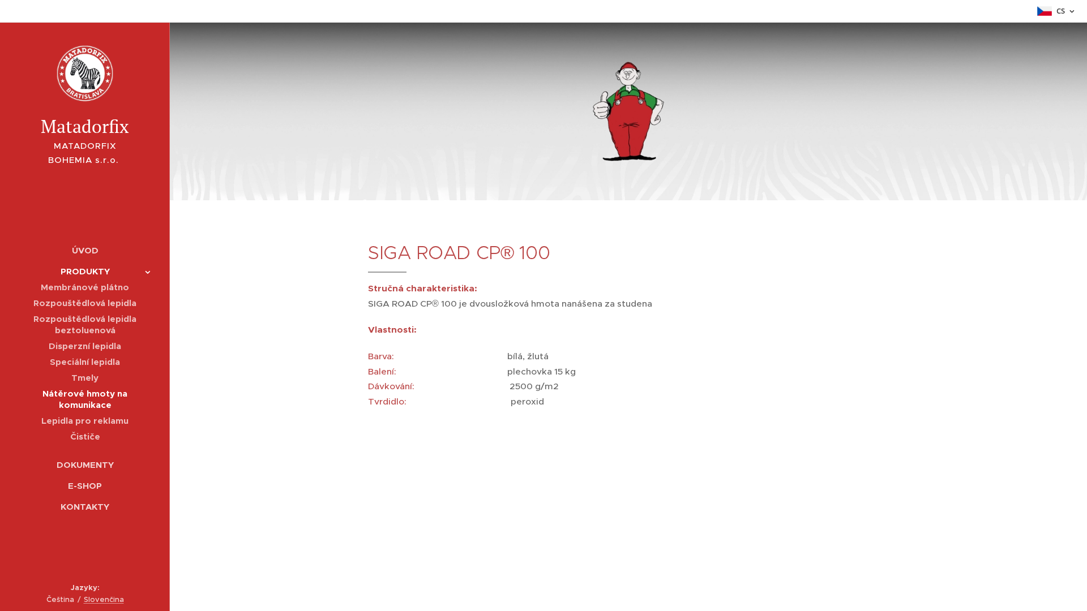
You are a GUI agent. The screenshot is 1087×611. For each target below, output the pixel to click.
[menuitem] (84, 250)
